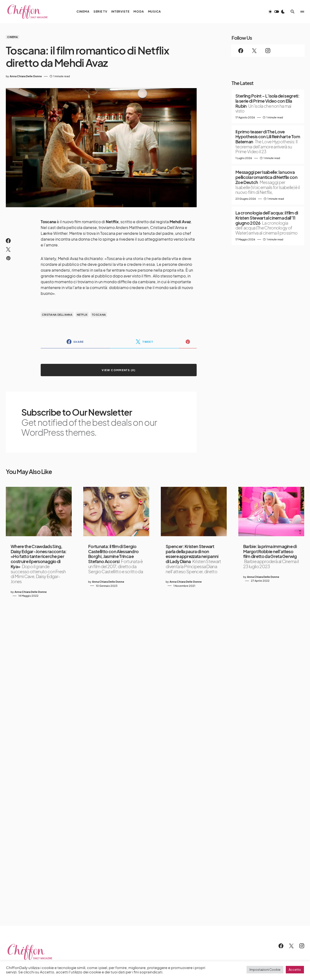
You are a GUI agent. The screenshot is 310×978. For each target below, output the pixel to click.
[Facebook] (241, 50)
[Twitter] (254, 50)
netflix (82, 314)
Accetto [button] (295, 969)
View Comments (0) (118, 370)
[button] (276, 11)
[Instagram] (268, 50)
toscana (99, 314)
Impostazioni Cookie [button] (264, 969)
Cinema (12, 37)
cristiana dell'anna (57, 314)
